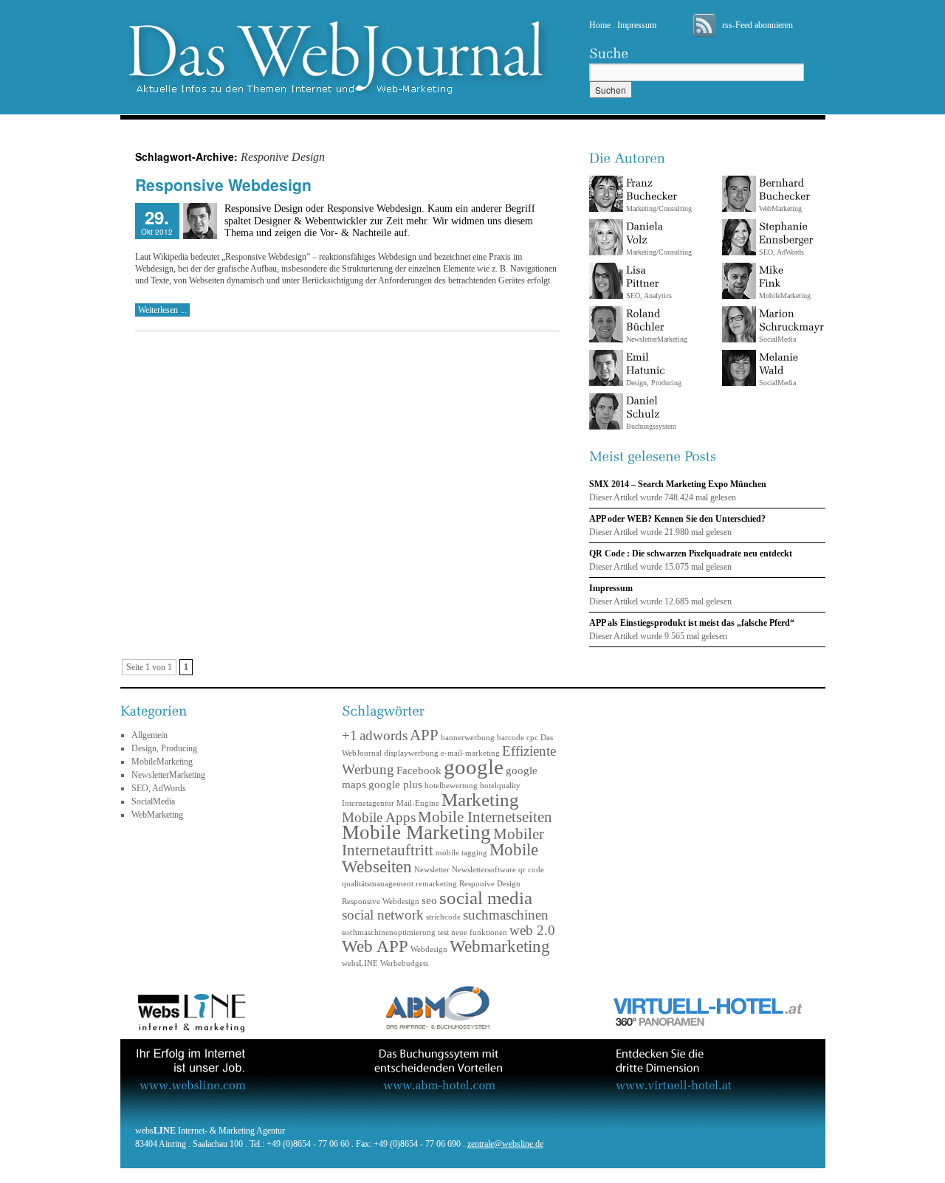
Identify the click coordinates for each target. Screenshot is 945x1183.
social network (383, 914)
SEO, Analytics (649, 289)
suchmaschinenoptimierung (389, 932)
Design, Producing (653, 376)
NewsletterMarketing (656, 332)
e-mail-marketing (470, 753)
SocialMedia (777, 332)
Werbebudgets (404, 963)
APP (424, 735)
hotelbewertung (451, 786)
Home (600, 25)
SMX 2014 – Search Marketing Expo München (677, 484)
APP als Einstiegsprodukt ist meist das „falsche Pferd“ (691, 623)
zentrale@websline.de (505, 1144)
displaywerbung (411, 753)
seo (429, 900)
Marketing (480, 799)
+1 (349, 735)
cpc (532, 738)
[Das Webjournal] (472, 55)
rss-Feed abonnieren (757, 25)
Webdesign (428, 949)
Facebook (418, 770)
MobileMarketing (162, 761)
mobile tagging (461, 853)
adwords (384, 735)
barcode (510, 738)
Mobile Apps (379, 817)
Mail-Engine (417, 803)
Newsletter (432, 870)
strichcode (443, 917)
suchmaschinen (506, 914)
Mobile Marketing (416, 832)
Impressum (636, 25)
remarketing (436, 884)
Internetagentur (368, 803)
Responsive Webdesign (223, 184)
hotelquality (500, 786)
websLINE (360, 963)
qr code (531, 870)
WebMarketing (780, 202)
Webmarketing (500, 946)
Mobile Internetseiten (485, 817)
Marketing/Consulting (659, 202)
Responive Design (489, 884)
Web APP (375, 946)
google (474, 767)
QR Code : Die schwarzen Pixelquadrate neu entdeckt (690, 553)
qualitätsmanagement (377, 884)
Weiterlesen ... (162, 310)
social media (485, 897)
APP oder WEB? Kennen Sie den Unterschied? (677, 519)
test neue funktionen (472, 932)
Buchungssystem (651, 419)
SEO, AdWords (781, 245)
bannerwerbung (468, 738)
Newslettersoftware (484, 870)
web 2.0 (532, 930)
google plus (395, 784)
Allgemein (149, 735)
